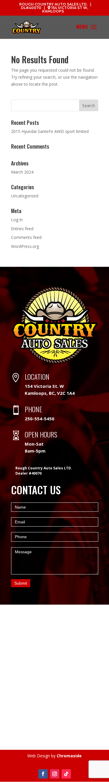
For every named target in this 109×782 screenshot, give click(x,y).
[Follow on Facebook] (43, 774)
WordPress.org (25, 246)
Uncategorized (24, 196)
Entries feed (22, 228)
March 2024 (22, 172)
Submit (20, 583)
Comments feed (26, 237)
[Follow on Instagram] (54, 774)
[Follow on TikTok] (66, 774)
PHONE (33, 409)
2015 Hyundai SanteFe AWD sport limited (50, 131)
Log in (17, 219)
